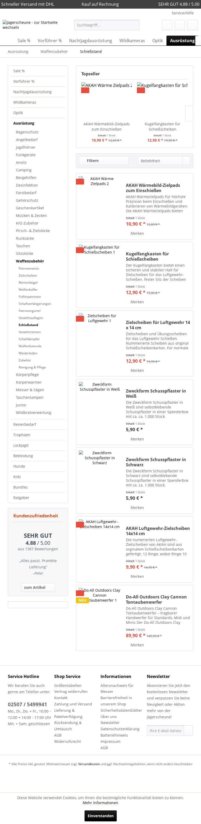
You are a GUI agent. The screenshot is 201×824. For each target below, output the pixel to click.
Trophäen (21, 434)
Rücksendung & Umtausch (68, 725)
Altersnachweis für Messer (116, 688)
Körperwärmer (29, 382)
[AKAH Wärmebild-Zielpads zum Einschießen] (106, 100)
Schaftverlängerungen (35, 303)
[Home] (8, 41)
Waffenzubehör (30, 261)
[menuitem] (107, 25)
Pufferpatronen (30, 296)
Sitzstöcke (24, 253)
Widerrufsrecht (67, 741)
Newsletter (110, 722)
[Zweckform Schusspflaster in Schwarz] (100, 480)
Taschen (23, 245)
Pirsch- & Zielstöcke (33, 230)
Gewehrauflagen (31, 318)
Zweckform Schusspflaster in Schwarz (156, 462)
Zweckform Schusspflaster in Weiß (156, 393)
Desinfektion (27, 185)
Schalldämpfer (29, 339)
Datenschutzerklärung (119, 728)
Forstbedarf (26, 192)
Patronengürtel (30, 311)
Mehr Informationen (100, 802)
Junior (21, 404)
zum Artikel (34, 587)
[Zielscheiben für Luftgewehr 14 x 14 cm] (100, 343)
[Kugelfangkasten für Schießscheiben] (162, 100)
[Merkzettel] (167, 25)
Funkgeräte (26, 154)
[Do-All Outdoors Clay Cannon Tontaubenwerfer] (100, 618)
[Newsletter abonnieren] (188, 730)
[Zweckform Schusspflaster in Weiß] (100, 412)
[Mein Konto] (180, 25)
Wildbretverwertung (33, 412)
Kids (17, 476)
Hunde (19, 466)
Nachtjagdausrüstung (32, 91)
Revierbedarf (24, 424)
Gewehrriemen (30, 332)
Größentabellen (68, 685)
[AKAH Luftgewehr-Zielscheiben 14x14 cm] (100, 549)
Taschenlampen (29, 397)
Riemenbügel (28, 282)
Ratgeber (21, 497)
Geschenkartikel (30, 207)
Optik (18, 112)
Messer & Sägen (30, 389)
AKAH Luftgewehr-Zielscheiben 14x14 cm (158, 531)
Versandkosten (89, 764)
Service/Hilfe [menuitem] (183, 12)
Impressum (110, 741)
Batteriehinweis (114, 735)
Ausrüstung (23, 123)
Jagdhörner (26, 147)
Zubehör (25, 360)
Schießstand (28, 325)
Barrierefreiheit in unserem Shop (116, 701)
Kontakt (61, 697)
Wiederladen (28, 353)
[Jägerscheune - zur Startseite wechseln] (30, 26)
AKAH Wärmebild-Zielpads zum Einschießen (106, 126)
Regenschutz (27, 132)
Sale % (19, 70)
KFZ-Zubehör (27, 223)
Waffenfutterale (30, 346)
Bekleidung (23, 455)
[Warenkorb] (192, 25)
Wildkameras (24, 102)
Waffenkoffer (28, 289)
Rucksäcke (25, 238)
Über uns (108, 716)
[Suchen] (134, 25)
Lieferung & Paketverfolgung (68, 713)
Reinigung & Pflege (32, 367)
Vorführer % (24, 81)
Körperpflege (27, 374)
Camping (24, 169)
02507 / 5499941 (27, 704)
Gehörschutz (27, 200)
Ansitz (21, 162)
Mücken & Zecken (31, 215)
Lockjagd (21, 445)
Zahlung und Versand (73, 704)
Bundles (20, 487)
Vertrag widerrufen (71, 691)
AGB (58, 735)
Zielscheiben (28, 275)
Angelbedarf (27, 139)
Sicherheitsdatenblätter (121, 710)
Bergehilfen (26, 177)
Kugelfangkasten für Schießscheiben (162, 126)
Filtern (92, 160)
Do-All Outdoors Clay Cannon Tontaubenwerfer (156, 599)
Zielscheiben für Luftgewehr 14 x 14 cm (158, 325)
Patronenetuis (29, 268)
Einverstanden (101, 815)
